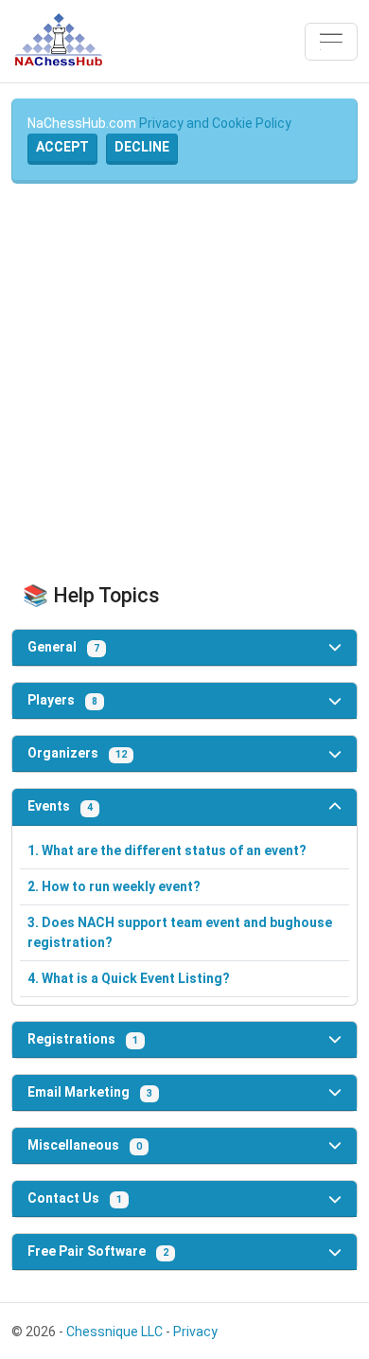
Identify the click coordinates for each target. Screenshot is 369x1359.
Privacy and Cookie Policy (215, 123)
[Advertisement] (184, 383)
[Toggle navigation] (331, 42)
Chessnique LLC (114, 1331)
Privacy (195, 1331)
